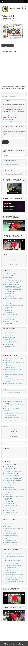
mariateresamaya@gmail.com (10, 121)
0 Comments (17, 20)
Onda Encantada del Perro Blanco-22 (13, 358)
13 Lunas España (9, 332)
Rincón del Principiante (10, 314)
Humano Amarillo (11, 392)
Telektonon (7, 317)
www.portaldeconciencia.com (11, 349)
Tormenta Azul (17, 392)
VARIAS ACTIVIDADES (10, 321)
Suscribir (5, 142)
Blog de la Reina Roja (10, 337)
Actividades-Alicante (9, 273)
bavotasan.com (20, 644)
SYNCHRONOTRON (9, 316)
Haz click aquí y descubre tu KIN (14, 173)
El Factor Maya (8, 378)
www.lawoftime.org (9, 344)
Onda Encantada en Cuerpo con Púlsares (14, 298)
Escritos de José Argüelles (11, 284)
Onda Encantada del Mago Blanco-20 (13, 383)
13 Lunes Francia (9, 335)
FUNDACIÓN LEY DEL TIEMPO (12, 286)
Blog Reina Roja (8, 277)
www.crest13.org (8, 339)
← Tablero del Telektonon (5, 46)
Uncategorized (8, 319)
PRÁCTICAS (7, 310)
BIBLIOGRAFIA (8, 275)
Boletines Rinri (8, 279)
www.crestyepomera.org (10, 341)
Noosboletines (8, 293)
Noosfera (7, 295)
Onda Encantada (9, 296)
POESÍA (6, 309)
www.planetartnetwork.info (11, 348)
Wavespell (7, 323)
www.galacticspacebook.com (11, 342)
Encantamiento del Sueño (11, 282)
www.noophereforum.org (10, 346)
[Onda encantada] (14, 8)
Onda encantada (13, 643)
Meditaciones (9, 312)
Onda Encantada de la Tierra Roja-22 (13, 369)
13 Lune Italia (8, 333)
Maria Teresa (5, 20)
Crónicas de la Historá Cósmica (12, 280)
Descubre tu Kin (8, 360)
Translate (12, 96)
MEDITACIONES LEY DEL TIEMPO (13, 287)
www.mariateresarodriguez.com (10, 164)
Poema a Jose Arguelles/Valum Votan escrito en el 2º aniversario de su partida (13, 413)
